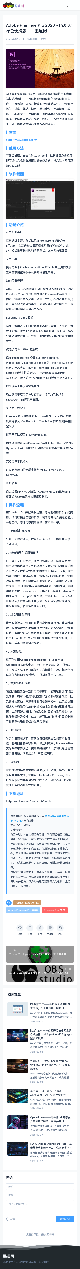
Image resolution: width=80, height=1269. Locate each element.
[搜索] (66, 5)
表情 (12, 1219)
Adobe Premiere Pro (27, 903)
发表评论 (65, 1218)
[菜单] (74, 5)
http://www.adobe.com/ (21, 140)
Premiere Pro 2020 (54, 910)
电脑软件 (32, 39)
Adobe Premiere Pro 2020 (23, 910)
